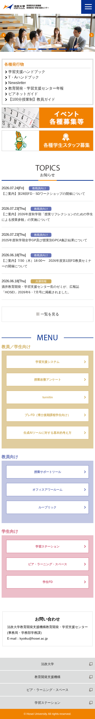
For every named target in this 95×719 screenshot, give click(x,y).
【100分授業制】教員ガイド (31, 99)
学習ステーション (47, 702)
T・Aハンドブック (23, 77)
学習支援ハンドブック (26, 72)
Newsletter (16, 83)
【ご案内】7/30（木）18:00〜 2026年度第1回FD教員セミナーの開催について (46, 263)
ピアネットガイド (22, 94)
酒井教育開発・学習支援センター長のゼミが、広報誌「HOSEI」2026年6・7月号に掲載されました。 (40, 289)
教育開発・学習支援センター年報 (35, 88)
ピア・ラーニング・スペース (47, 690)
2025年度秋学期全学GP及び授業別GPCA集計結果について (44, 240)
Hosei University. (37, 714)
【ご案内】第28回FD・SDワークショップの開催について (43, 193)
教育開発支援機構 (47, 677)
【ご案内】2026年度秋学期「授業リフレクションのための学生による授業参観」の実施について (47, 216)
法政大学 (47, 664)
